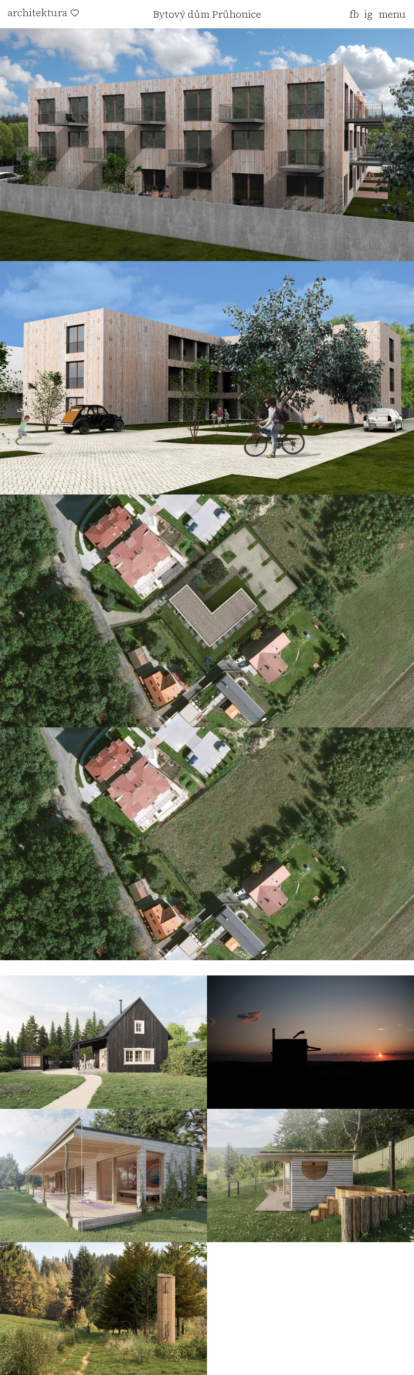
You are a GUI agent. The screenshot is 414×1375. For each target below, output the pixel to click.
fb (354, 14)
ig (368, 14)
